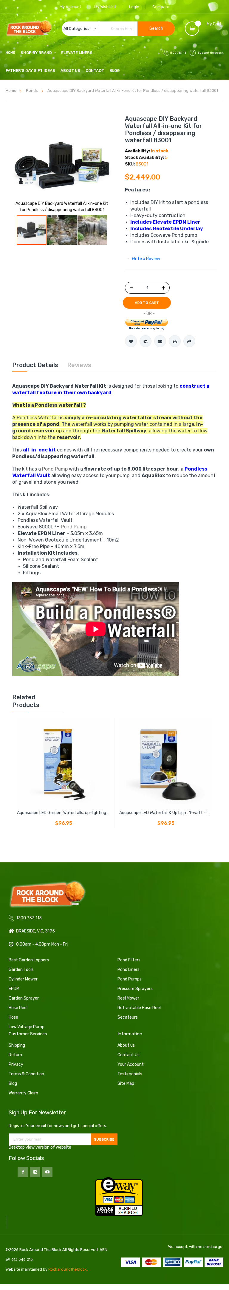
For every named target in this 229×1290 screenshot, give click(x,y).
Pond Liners (128, 969)
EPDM (14, 988)
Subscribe (104, 1139)
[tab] (35, 365)
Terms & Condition (26, 1073)
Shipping (17, 1045)
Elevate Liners (76, 52)
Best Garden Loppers (29, 960)
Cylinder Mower (23, 979)
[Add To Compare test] (145, 341)
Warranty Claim (23, 1093)
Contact (95, 70)
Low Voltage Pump (26, 1026)
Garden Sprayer (24, 998)
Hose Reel (18, 1007)
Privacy (16, 1064)
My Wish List (105, 6)
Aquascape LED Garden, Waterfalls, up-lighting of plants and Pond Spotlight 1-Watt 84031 (104, 812)
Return (15, 1054)
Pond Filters (128, 960)
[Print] (175, 341)
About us (126, 1045)
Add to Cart (147, 303)
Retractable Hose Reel (139, 1007)
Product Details (35, 365)
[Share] (189, 341)
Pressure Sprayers (135, 988)
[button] (62, 229)
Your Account (130, 1064)
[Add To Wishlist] (131, 341)
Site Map (125, 1083)
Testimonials (129, 1073)
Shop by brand (36, 52)
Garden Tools (21, 969)
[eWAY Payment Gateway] (119, 1196)
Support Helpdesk (210, 53)
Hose (13, 1017)
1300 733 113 (178, 53)
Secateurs (127, 1017)
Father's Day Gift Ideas (30, 70)
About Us (70, 70)
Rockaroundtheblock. (68, 1269)
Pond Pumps (129, 979)
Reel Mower (128, 998)
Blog (114, 70)
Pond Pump (55, 469)
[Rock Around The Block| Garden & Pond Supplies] (29, 28)
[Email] (160, 341)
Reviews (79, 365)
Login (134, 6)
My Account (70, 6)
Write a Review (146, 258)
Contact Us (128, 1054)
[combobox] (118, 28)
